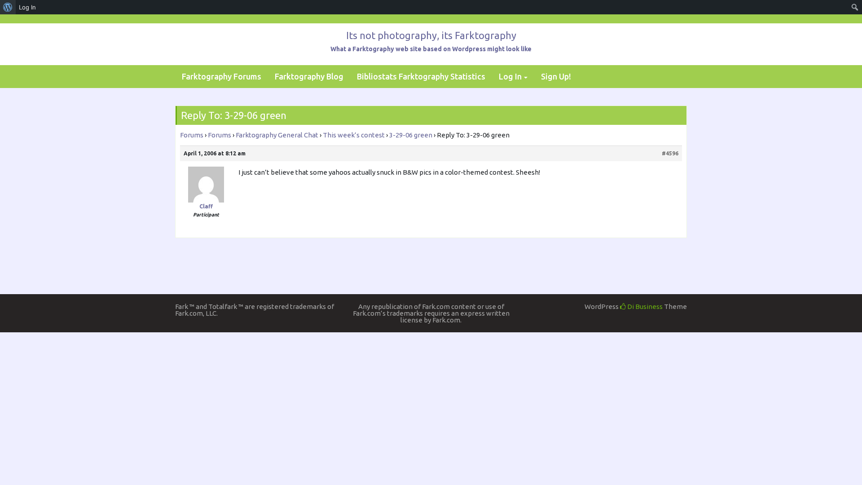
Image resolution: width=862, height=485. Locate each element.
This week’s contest (354, 135)
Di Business (644, 306)
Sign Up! (556, 76)
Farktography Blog (309, 76)
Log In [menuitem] (27, 7)
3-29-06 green (410, 135)
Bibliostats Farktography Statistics (421, 76)
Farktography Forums (221, 76)
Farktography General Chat (277, 135)
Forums (191, 135)
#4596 (670, 153)
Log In (510, 76)
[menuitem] (8, 7)
